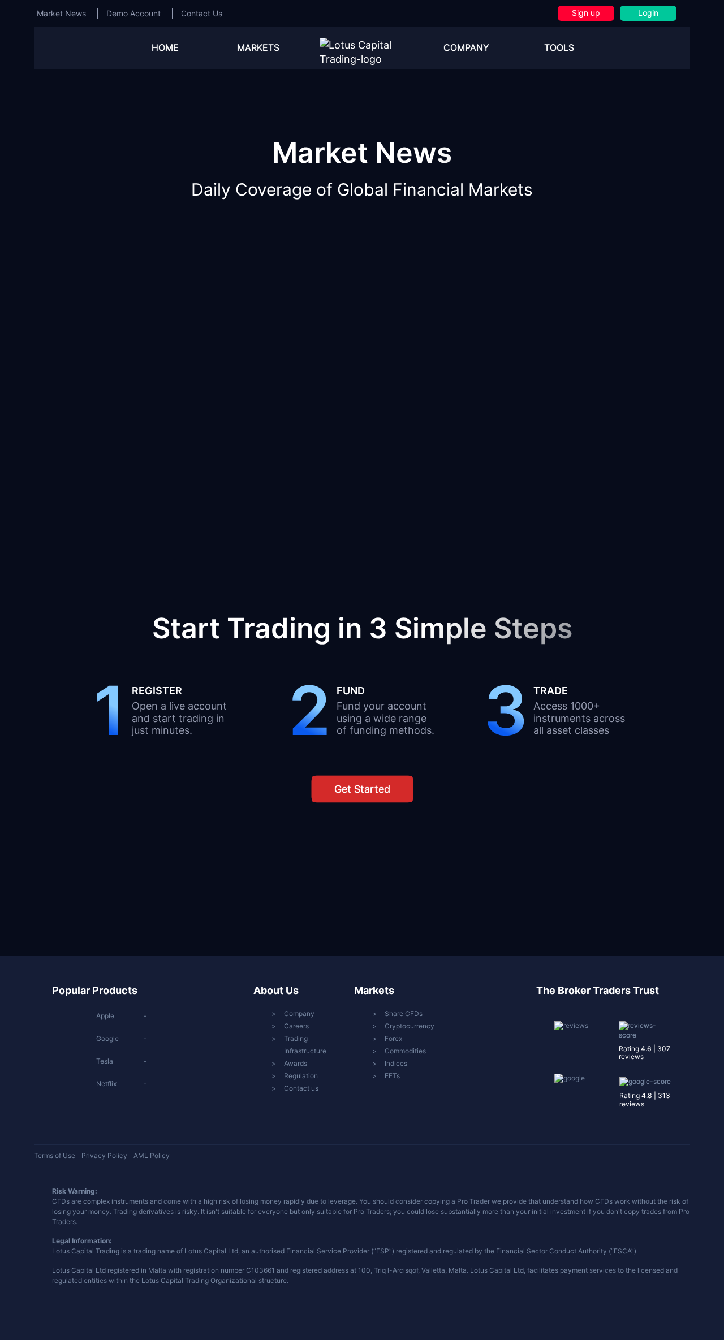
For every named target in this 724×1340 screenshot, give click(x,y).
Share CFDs (404, 1013)
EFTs (392, 1075)
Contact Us (201, 13)
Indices (396, 1063)
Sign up (586, 13)
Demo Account (133, 13)
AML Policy (151, 1155)
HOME (165, 47)
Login (648, 13)
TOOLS (559, 47)
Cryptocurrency (409, 1026)
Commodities (405, 1051)
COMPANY (466, 47)
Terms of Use (54, 1155)
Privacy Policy (104, 1155)
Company (299, 1013)
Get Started (362, 789)
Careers (296, 1026)
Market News (61, 13)
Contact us (301, 1088)
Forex (393, 1038)
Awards (295, 1063)
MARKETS (258, 47)
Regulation (301, 1075)
